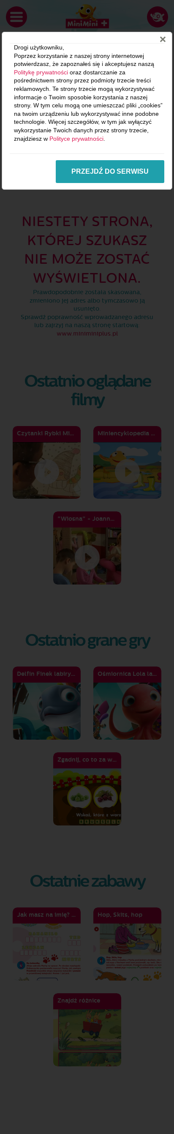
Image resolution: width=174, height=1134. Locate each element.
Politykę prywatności (41, 72)
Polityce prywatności (76, 138)
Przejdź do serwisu (110, 171)
